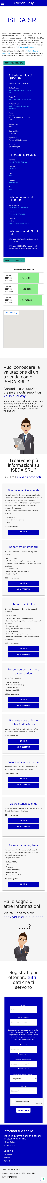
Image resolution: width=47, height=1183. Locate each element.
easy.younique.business (23, 917)
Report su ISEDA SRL (14, 63)
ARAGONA (12, 169)
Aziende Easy (23, 3)
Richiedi (23, 532)
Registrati (23, 1110)
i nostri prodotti (28, 477)
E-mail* (23, 1005)
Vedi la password (24, 1054)
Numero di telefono (23, 1017)
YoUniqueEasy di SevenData (26, 47)
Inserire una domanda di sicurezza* (23, 1074)
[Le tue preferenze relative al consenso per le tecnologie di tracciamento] (43, 1179)
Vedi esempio (23, 589)
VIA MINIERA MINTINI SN (18, 162)
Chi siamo (7, 1155)
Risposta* (23, 1086)
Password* (23, 1045)
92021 (11, 176)
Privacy (6, 1158)
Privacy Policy (9, 1142)
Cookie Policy (9, 1145)
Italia (10, 189)
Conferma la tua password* (23, 1059)
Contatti (6, 1161)
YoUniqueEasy (14, 396)
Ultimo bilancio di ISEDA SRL (19, 207)
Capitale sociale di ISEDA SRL (19, 223)
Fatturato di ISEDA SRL (17, 214)
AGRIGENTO (13, 182)
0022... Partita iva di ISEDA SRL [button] (20, 99)
